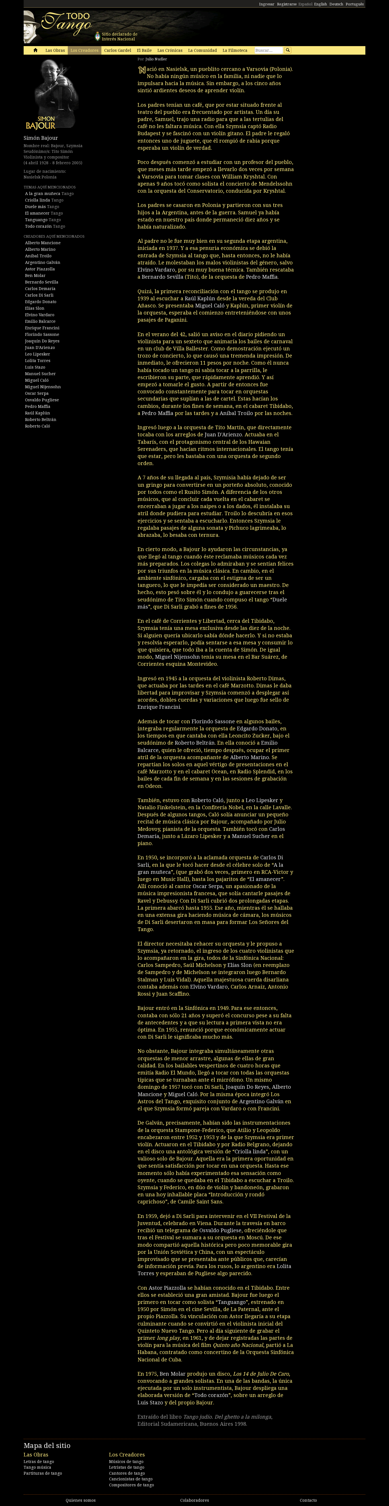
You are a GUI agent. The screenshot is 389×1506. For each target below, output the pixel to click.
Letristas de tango (126, 1467)
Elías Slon (34, 308)
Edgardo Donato (40, 301)
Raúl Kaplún (37, 413)
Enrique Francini (42, 328)
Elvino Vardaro (39, 315)
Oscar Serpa (37, 393)
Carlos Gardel (117, 50)
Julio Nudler (156, 59)
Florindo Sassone (42, 334)
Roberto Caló (37, 426)
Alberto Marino (40, 249)
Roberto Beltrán (40, 419)
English (320, 4)
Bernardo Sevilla (41, 282)
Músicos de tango (126, 1461)
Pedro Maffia (37, 406)
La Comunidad (202, 50)
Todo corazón (38, 226)
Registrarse (287, 4)
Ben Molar (35, 275)
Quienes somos (81, 1500)
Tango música (37, 1467)
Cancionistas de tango (131, 1479)
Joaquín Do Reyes (42, 341)
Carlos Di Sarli (39, 295)
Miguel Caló (37, 380)
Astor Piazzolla (40, 269)
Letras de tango (39, 1461)
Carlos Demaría (40, 288)
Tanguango (36, 219)
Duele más (35, 206)
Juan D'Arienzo (40, 347)
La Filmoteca (235, 50)
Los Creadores (85, 50)
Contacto (308, 1500)
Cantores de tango (127, 1473)
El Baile (144, 50)
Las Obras (55, 50)
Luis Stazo (35, 367)
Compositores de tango (131, 1485)
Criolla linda (37, 200)
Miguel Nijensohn (43, 387)
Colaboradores (194, 1500)
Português (355, 4)
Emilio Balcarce (40, 321)
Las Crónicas (170, 50)
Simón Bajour (41, 138)
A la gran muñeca (42, 193)
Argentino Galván (42, 262)
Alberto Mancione (43, 243)
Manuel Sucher (40, 373)
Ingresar (267, 4)
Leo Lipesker (37, 354)
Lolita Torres (37, 360)
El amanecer (37, 213)
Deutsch (336, 4)
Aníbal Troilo (38, 256)
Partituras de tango (43, 1473)
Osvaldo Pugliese (42, 400)
